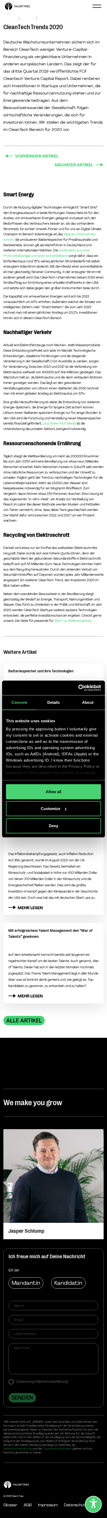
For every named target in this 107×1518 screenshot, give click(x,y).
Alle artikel (24, 1020)
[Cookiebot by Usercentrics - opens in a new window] (78, 688)
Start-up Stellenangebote (72, 621)
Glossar (10, 1505)
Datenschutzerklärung (17, 1448)
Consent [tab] (19, 702)
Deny (53, 825)
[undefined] (93, 1504)
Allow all (53, 791)
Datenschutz (75, 1505)
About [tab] (87, 702)
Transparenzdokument (57, 1448)
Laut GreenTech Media (59, 423)
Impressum (48, 1505)
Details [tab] (53, 702)
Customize (50, 808)
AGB (28, 1505)
